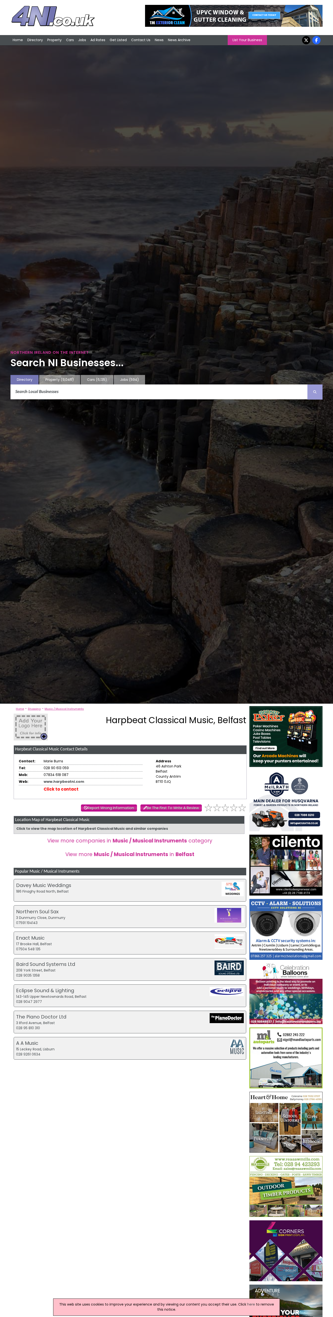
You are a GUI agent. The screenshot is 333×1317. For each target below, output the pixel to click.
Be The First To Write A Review (173, 807)
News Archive (179, 39)
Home (18, 39)
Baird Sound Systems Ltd (45, 964)
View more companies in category (129, 840)
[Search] (315, 392)
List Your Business (247, 39)
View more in (129, 854)
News (159, 39)
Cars (70, 39)
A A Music (27, 1043)
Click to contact (61, 789)
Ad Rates (97, 39)
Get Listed (118, 39)
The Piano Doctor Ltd (41, 1016)
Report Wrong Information (111, 807)
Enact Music (30, 937)
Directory (35, 39)
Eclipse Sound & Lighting (45, 990)
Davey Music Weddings (43, 885)
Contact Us (140, 39)
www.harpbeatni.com (64, 781)
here (251, 1304)
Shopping (34, 709)
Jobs (82, 39)
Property (54, 39)
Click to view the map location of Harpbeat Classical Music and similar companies (92, 828)
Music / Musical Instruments (64, 709)
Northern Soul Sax (37, 911)
